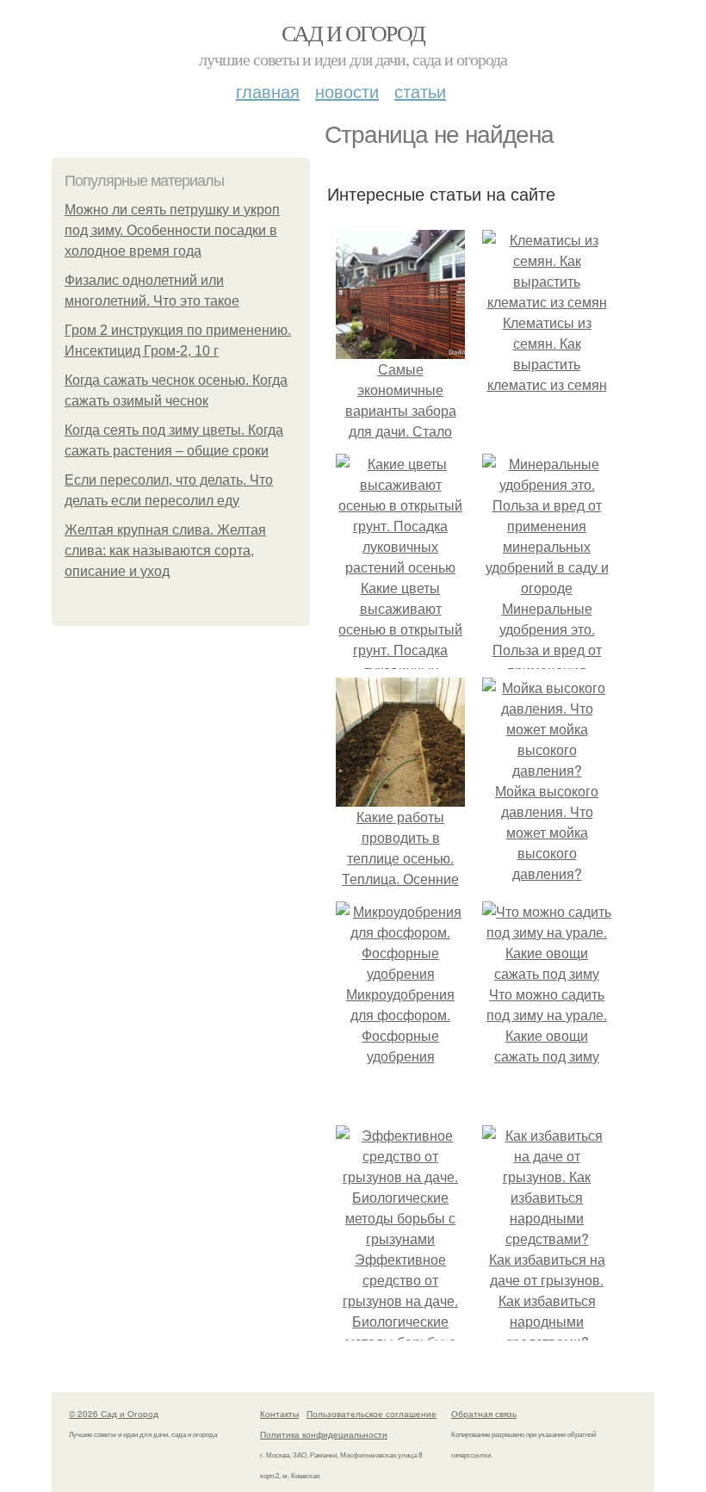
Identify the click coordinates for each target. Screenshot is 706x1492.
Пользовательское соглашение (372, 1414)
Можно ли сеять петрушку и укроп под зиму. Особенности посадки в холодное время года (172, 230)
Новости (347, 90)
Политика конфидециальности (323, 1434)
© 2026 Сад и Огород (113, 1414)
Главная (268, 90)
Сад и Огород (353, 32)
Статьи (420, 90)
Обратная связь (484, 1414)
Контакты (279, 1414)
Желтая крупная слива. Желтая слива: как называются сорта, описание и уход (165, 551)
